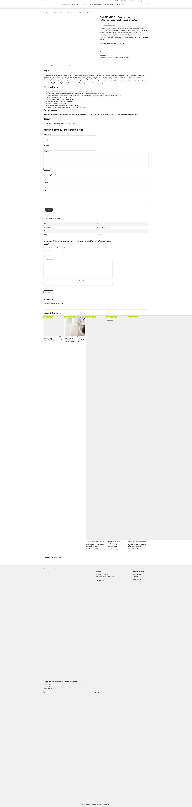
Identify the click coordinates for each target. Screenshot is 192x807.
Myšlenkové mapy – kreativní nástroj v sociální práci (74, 340)
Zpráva (47, 190)
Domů (45, 13)
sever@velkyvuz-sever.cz (108, 576)
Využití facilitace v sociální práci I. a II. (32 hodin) (137, 545)
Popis (45, 66)
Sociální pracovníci (109, 23)
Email (48, 140)
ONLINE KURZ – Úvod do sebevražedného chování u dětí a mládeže (116, 544)
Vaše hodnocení (49, 254)
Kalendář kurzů (137, 576)
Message (46, 151)
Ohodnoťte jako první (109, 25)
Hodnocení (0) (66, 66)
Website (46, 145)
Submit (47, 169)
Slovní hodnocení (49, 259)
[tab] (45, 66)
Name (48, 134)
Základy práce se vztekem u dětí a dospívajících (95, 545)
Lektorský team (137, 579)
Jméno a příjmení (50, 175)
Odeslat (48, 210)
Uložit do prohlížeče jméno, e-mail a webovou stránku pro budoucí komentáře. (68, 288)
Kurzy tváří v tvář (48, 338)
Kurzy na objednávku (110, 57)
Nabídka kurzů (137, 574)
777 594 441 (105, 574)
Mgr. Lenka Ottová (115, 549)
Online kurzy (127, 57)
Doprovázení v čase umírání (53, 340)
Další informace (54, 66)
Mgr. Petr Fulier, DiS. (94, 548)
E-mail (81, 281)
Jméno (46, 281)
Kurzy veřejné (52, 13)
